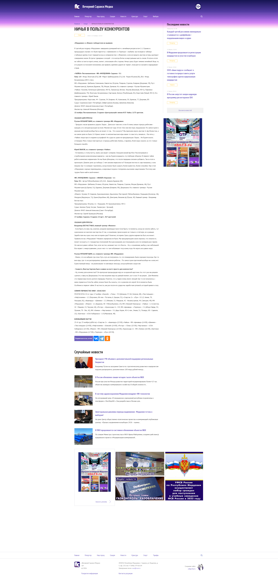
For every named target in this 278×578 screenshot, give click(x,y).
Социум (112, 16)
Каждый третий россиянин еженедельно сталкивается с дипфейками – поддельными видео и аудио (184, 35)
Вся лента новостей (185, 110)
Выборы (155, 16)
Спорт (145, 16)
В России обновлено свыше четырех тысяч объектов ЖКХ (119, 377)
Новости (123, 16)
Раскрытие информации (89, 573)
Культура (135, 16)
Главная (76, 16)
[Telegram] (101, 338)
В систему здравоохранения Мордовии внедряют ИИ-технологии (122, 393)
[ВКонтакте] (96, 338)
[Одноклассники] (107, 338)
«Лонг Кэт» (191, 569)
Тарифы (155, 555)
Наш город (101, 16)
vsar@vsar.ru (136, 568)
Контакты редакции (125, 573)
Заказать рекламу (101, 502)
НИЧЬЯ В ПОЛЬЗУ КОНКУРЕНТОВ (103, 24)
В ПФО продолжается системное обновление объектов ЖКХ (120, 430)
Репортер (88, 16)
